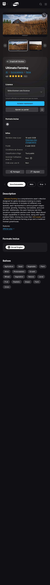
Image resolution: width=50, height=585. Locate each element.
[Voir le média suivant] (45, 45)
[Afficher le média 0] (18, 45)
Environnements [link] (17, 72)
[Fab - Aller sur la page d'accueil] (16, 4)
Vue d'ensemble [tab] (16, 184)
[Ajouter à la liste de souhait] (42, 109)
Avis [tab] (31, 184)
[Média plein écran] (44, 15)
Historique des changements (31, 141)
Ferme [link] (28, 72)
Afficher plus (7, 229)
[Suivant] (45, 184)
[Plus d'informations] (31, 158)
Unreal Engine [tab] (17, 247)
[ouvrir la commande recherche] (41, 4)
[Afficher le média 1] (38, 45)
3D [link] (7, 72)
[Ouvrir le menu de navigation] (46, 4)
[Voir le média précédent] (5, 45)
